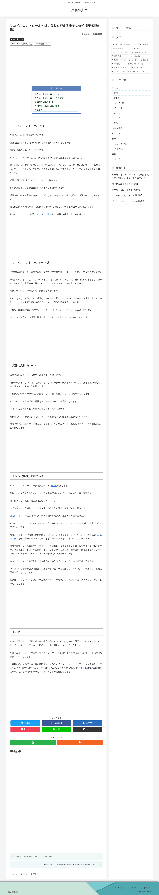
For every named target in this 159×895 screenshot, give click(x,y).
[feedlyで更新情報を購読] (33, 742)
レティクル (15, 317)
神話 (114, 138)
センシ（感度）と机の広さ (48, 106)
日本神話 (118, 148)
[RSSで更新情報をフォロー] (80, 742)
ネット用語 (117, 128)
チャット (118, 108)
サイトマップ (145, 888)
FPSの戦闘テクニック (43, 44)
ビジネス (116, 133)
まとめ (40, 110)
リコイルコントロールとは (48, 94)
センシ (54, 485)
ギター (117, 159)
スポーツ (116, 113)
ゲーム (21, 39)
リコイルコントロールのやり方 (50, 98)
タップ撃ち (46, 214)
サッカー (118, 118)
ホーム (117, 888)
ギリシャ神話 (120, 143)
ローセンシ (19, 516)
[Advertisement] (56, 64)
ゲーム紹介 (119, 103)
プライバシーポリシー (130, 888)
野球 (116, 123)
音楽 (114, 154)
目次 (53, 88)
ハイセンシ (15, 508)
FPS (13, 39)
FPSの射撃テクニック (26, 44)
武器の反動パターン (45, 102)
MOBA (117, 98)
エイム (83, 668)
